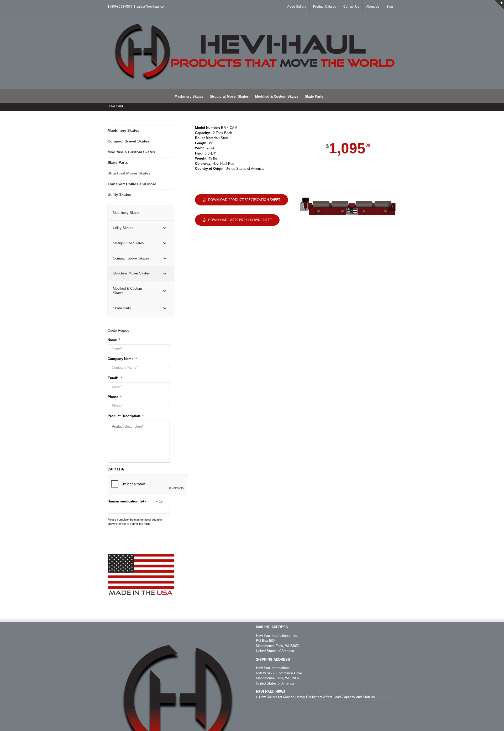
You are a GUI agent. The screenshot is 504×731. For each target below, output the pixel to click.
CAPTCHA (116, 469)
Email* (115, 378)
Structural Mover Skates (129, 173)
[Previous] (304, 207)
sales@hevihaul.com (151, 6)
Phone (115, 397)
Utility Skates (119, 194)
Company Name (122, 359)
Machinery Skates (123, 130)
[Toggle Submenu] (165, 228)
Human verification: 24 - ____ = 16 (135, 501)
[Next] (392, 207)
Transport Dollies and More (132, 184)
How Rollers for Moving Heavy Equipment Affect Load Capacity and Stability (317, 697)
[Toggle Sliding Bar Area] (499, 4)
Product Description (126, 416)
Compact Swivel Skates (128, 141)
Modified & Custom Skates (131, 152)
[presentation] (147, 484)
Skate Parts (118, 162)
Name (114, 340)
